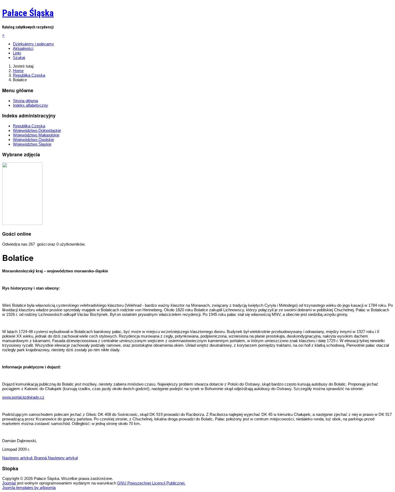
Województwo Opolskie (33, 139)
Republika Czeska (29, 126)
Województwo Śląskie (32, 144)
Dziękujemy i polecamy (33, 44)
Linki (17, 53)
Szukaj (19, 57)
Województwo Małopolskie (36, 135)
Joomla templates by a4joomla (29, 487)
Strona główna (25, 100)
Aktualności (23, 48)
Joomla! (9, 483)
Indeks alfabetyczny (30, 105)
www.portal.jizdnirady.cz (23, 397)
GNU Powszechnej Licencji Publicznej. (151, 483)
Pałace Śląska (28, 13)
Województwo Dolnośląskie (37, 130)
